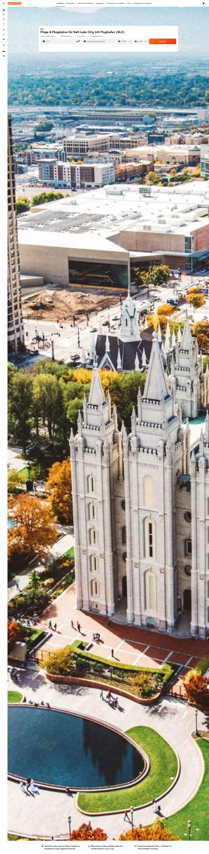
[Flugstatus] (4, 34)
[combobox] (48, 36)
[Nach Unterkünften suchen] (4, 14)
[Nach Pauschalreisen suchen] (4, 24)
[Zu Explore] (4, 30)
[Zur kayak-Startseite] (14, 3)
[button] (3, 3)
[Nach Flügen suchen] (4, 10)
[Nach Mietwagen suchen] (4, 19)
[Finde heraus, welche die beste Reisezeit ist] (4, 39)
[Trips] (4, 45)
